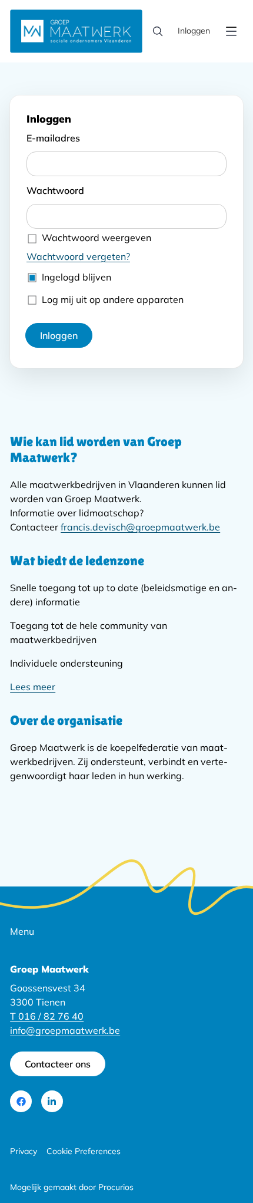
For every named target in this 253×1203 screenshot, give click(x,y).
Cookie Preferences (83, 1151)
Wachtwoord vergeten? (78, 256)
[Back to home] (76, 31)
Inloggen (194, 30)
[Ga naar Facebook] (21, 1101)
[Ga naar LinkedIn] (52, 1101)
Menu (22, 931)
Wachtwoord (55, 190)
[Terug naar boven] (218, 1158)
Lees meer (32, 687)
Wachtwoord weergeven (96, 237)
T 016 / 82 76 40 (47, 1016)
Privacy (23, 1151)
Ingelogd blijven (76, 277)
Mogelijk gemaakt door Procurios (72, 1187)
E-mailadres (53, 138)
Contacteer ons (58, 1064)
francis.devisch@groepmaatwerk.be (140, 527)
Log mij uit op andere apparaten (113, 299)
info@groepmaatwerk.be (65, 1030)
